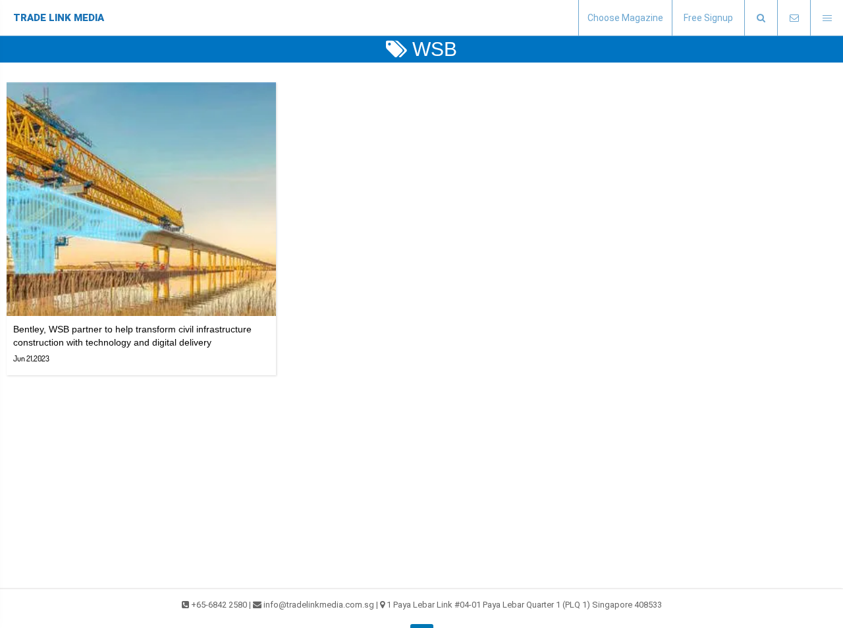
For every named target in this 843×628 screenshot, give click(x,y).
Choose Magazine (625, 18)
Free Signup (708, 18)
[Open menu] (826, 18)
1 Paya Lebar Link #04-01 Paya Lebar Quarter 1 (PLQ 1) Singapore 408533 (524, 605)
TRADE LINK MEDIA (58, 18)
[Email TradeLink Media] (793, 18)
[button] (760, 18)
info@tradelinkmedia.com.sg (318, 605)
